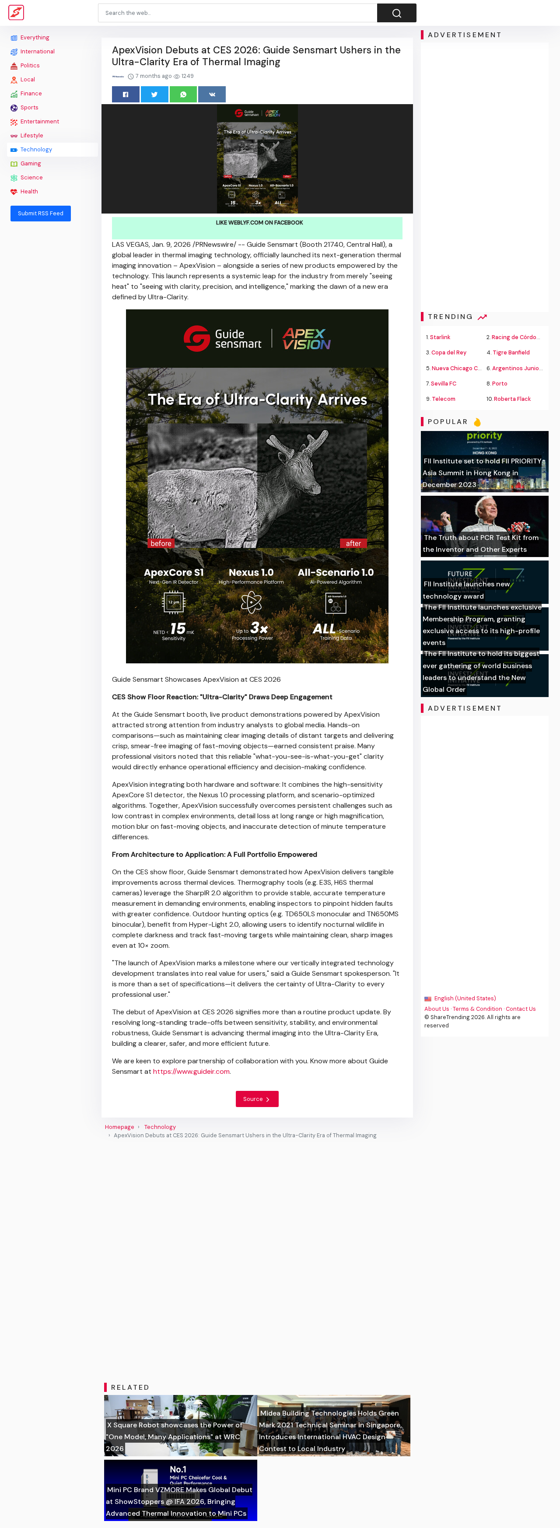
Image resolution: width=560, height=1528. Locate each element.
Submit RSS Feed (40, 213)
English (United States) (464, 998)
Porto (500, 383)
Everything (34, 37)
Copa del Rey (448, 352)
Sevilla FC (443, 383)
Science (31, 177)
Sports (28, 107)
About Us (436, 1009)
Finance (30, 93)
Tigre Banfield (511, 352)
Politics (29, 65)
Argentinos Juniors (518, 368)
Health (28, 191)
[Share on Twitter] (154, 94)
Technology (35, 149)
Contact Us (521, 1009)
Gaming (30, 163)
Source (253, 1099)
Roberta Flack (512, 399)
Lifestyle (31, 135)
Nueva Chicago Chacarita (466, 368)
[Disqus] (257, 1261)
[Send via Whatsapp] (183, 94)
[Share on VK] (212, 94)
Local (27, 79)
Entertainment (39, 121)
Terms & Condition (477, 1009)
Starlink (440, 337)
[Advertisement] (52, 359)
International (37, 51)
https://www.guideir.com (191, 1071)
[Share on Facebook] (126, 94)
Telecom (443, 399)
